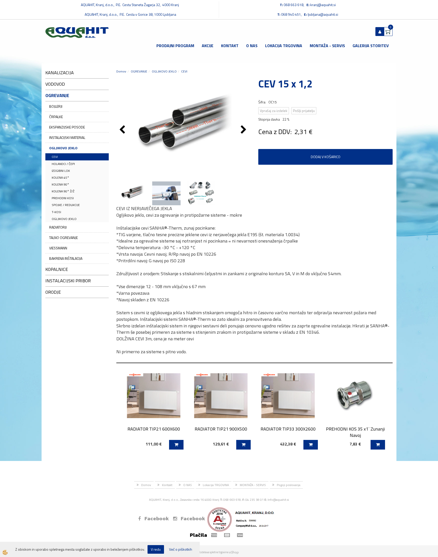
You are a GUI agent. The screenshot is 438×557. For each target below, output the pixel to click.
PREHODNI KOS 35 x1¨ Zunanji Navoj (355, 432)
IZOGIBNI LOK (61, 170)
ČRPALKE (56, 116)
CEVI (55, 156)
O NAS (252, 46)
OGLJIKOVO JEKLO (63, 148)
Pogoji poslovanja (288, 484)
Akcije (207, 46)
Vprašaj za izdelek (273, 110)
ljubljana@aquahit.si (323, 14)
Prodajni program (175, 46)
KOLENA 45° (60, 177)
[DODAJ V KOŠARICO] (176, 445)
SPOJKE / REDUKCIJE (66, 204)
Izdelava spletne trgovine (213, 552)
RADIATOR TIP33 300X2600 (288, 428)
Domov (121, 71)
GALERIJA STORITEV (371, 46)
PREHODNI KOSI (63, 198)
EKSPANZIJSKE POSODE (67, 127)
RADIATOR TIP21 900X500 (221, 428)
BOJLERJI (55, 106)
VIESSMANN (58, 248)
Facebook (156, 518)
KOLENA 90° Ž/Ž (63, 191)
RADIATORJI (58, 227)
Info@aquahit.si (278, 499)
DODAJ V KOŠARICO (325, 156)
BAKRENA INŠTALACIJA (65, 258)
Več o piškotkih (180, 549)
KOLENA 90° (60, 184)
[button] (244, 130)
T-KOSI (56, 212)
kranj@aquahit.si (323, 4)
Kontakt (230, 46)
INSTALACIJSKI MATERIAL (67, 137)
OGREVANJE (139, 71)
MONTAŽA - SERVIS (327, 46)
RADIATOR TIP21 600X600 (153, 428)
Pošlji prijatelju (304, 110)
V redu (156, 549)
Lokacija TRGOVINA (283, 46)
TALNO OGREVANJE (63, 237)
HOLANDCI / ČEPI (63, 163)
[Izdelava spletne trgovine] (234, 552)
